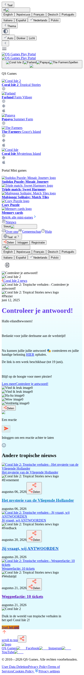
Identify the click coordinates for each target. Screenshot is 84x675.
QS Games (9, 648)
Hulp (48, 231)
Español (21, 20)
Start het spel (10, 627)
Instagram (55, 648)
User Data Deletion (15, 667)
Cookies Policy (24, 671)
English (8, 14)
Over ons (12, 231)
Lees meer (25, 384)
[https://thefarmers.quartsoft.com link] (4, 136)
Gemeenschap (31, 231)
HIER (30, 354)
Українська (23, 14)
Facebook (32, 648)
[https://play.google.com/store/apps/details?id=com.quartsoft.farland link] (4, 107)
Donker (21, 38)
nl (4, 9)
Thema (11, 26)
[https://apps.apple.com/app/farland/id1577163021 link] (4, 111)
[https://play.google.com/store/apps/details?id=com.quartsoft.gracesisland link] (4, 141)
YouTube (8, 652)
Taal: (11, 237)
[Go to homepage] (42, 56)
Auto (10, 38)
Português (68, 14)
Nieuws (11, 222)
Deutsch (53, 14)
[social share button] (22, 638)
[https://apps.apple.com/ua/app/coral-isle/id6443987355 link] (4, 163)
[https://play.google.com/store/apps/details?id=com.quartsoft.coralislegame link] (4, 158)
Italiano (7, 20)
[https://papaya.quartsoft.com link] (4, 124)
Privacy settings (49, 671)
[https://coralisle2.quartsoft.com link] (4, 89)
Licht (32, 38)
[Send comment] (6, 428)
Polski (55, 20)
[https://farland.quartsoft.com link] (4, 102)
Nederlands (40, 20)
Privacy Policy (38, 667)
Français (39, 14)
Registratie (38, 242)
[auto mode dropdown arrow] (5, 31)
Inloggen (22, 242)
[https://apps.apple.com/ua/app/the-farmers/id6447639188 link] (4, 146)
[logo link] (6, 644)
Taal (9, 5)
